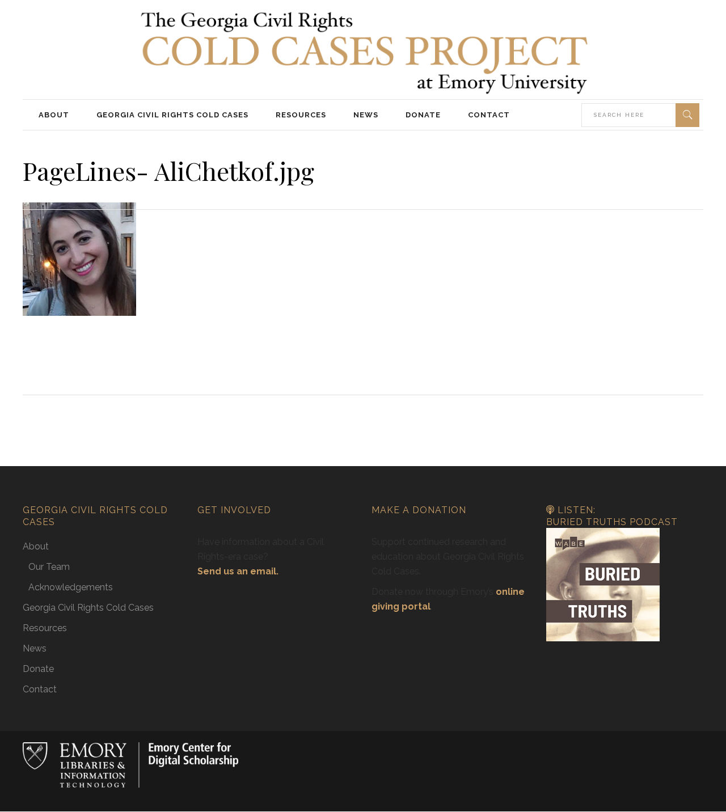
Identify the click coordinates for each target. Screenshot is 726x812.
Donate (38, 668)
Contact (40, 689)
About (36, 546)
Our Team (49, 566)
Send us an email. (237, 571)
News (35, 648)
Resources (45, 628)
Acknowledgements (70, 587)
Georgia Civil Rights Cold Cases (88, 607)
